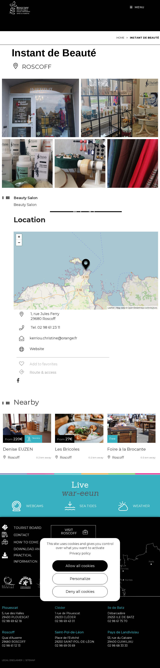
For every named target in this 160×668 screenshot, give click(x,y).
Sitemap (30, 660)
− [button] (19, 242)
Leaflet (111, 307)
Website (37, 349)
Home (120, 37)
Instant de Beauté (144, 37)
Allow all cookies (80, 566)
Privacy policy (80, 553)
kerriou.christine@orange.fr (53, 338)
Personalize (80, 579)
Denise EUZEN (18, 449)
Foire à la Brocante (126, 449)
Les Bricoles (67, 449)
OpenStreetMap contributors (142, 307)
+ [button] (19, 236)
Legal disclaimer (12, 660)
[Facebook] (18, 382)
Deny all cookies (80, 591)
